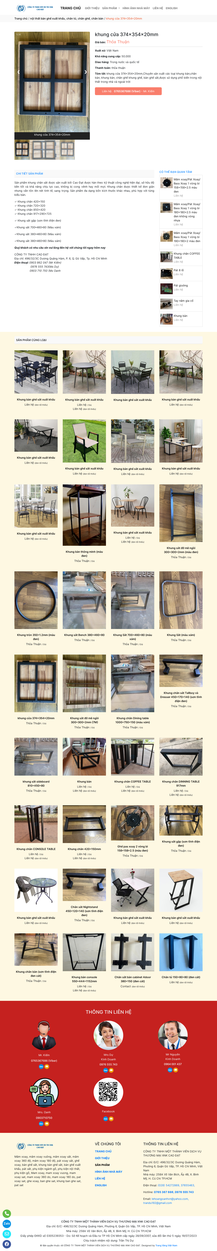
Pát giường (181, 285)
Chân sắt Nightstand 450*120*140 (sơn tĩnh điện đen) (84, 911)
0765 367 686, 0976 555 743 (174, 1192)
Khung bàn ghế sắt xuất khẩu (36, 399)
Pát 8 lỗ (179, 270)
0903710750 (44, 1117)
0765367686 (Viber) (127, 91)
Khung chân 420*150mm (84, 849)
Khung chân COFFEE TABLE (132, 781)
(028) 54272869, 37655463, (176, 1185)
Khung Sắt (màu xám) (181, 635)
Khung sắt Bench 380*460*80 (84, 635)
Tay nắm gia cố (183, 300)
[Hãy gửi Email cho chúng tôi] (4, 1234)
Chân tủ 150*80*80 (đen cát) (181, 977)
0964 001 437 (173, 1064)
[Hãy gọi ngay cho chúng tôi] (4, 1213)
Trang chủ (20, 18)
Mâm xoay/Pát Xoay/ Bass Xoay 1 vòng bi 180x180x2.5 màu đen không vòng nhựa (187, 212)
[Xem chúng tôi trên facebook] (4, 1244)
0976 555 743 (108, 1064)
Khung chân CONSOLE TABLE (36, 849)
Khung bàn (180, 315)
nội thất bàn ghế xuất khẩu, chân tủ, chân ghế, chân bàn (66, 18)
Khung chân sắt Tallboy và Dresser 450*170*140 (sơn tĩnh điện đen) (181, 697)
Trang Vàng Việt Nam (166, 1245)
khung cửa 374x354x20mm (36, 718)
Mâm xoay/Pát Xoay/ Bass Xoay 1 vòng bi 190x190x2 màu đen (187, 237)
